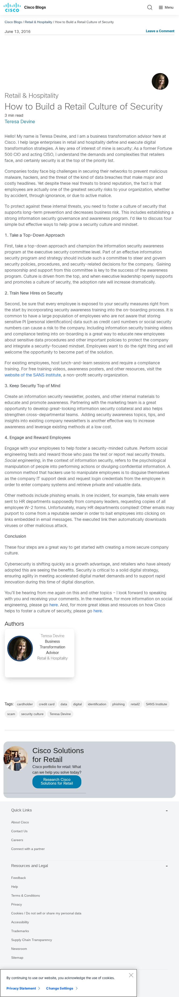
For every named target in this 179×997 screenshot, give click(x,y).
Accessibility (20, 922)
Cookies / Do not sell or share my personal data (46, 913)
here (53, 605)
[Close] (131, 975)
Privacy (16, 904)
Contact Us (19, 831)
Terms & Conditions (25, 895)
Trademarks (20, 931)
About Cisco (20, 822)
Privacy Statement (21, 988)
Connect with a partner (28, 849)
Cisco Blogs (35, 7)
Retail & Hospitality (38, 22)
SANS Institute (156, 704)
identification (97, 704)
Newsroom (19, 949)
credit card (47, 704)
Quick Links (21, 810)
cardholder (25, 704)
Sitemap (17, 957)
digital (77, 704)
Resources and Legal (29, 866)
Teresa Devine (20, 122)
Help (14, 886)
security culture (32, 714)
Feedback (18, 878)
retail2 (135, 704)
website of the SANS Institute (33, 375)
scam (11, 714)
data (64, 704)
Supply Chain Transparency (31, 940)
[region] (68, 983)
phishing (118, 704)
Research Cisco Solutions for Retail (57, 781)
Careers (17, 840)
